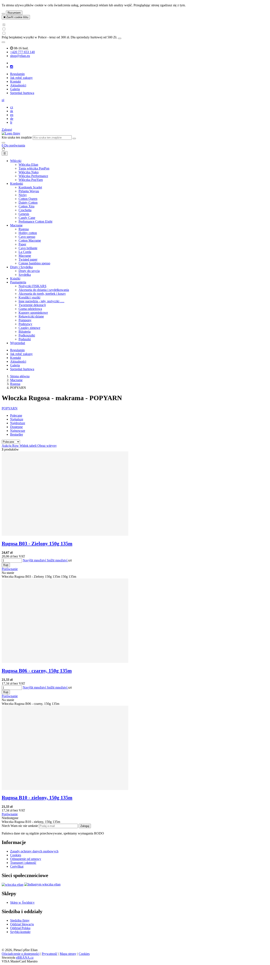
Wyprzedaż (17, 343)
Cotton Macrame (30, 240)
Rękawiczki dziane (31, 316)
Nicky (23, 195)
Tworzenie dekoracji (32, 305)
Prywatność (49, 954)
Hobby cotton (28, 233)
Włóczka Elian (28, 164)
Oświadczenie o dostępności (20, 954)
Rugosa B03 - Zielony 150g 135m (37, 543)
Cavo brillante (28, 248)
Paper (22, 244)
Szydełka (25, 274)
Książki (15, 278)
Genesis (24, 214)
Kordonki (16, 183)
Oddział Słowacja (22, 924)
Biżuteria (25, 331)
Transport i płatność (23, 862)
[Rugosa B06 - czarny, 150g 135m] (65, 662)
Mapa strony (68, 954)
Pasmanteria (18, 282)
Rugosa (24, 229)
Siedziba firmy (20, 920)
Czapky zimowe (29, 328)
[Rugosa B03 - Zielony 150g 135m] (65, 534)
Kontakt (15, 81)
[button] (3, 100)
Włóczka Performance (33, 176)
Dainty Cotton (28, 202)
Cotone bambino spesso (34, 263)
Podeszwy (25, 324)
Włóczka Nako (29, 172)
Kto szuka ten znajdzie (17, 137)
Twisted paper (28, 259)
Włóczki (15, 161)
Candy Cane (27, 217)
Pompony (25, 320)
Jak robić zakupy (21, 77)
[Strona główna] (11, 133)
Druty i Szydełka (21, 267)
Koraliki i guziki (29, 297)
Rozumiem (14, 12)
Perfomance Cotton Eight (35, 221)
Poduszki (25, 339)
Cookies (15, 855)
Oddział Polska (20, 928)
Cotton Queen (28, 199)
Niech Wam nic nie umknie (20, 826)
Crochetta (25, 210)
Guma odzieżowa (30, 309)
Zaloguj (84, 826)
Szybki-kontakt (20, 932)
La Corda (25, 252)
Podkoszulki (27, 335)
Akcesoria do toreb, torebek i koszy (42, 293)
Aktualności (18, 85)
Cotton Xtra (26, 206)
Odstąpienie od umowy (25, 859)
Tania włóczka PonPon (34, 168)
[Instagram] (11, 67)
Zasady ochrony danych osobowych (34, 851)
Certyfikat (16, 866)
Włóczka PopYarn (31, 180)
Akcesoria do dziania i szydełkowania (44, 290)
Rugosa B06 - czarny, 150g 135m (37, 670)
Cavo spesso (27, 236)
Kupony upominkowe (33, 312)
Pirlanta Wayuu (29, 191)
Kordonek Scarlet (30, 187)
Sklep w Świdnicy (22, 902)
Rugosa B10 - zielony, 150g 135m (37, 797)
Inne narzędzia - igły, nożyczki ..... (41, 301)
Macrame (16, 225)
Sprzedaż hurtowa (22, 93)
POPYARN (10, 408)
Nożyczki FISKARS (32, 286)
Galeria (15, 89)
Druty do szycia (29, 271)
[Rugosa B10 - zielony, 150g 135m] (65, 789)
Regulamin (17, 74)
